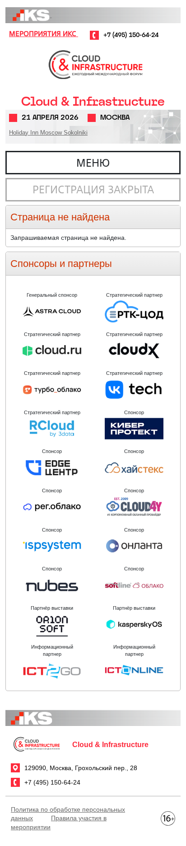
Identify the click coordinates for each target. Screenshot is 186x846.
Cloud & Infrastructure (93, 101)
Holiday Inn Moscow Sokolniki (48, 132)
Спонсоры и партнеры (61, 263)
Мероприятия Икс (43, 33)
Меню (93, 162)
